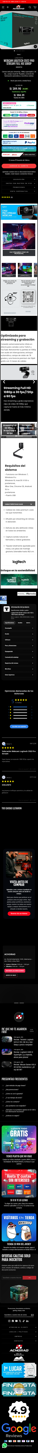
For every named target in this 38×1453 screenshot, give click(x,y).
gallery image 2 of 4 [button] (18, 435)
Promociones (19, 187)
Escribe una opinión (19, 726)
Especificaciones (9, 623)
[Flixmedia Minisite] (19, 599)
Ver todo (32, 1030)
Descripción (19, 179)
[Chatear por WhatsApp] (4, 1445)
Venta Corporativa (19, 191)
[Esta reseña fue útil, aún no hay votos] (30, 769)
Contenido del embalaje (11, 657)
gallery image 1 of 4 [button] (16, 435)
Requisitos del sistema (11, 663)
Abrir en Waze (11, 975)
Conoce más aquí (7, 107)
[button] (19, 105)
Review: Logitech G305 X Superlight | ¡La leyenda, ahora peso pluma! (23, 1054)
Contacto (18, 1341)
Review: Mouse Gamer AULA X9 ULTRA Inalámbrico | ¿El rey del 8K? (25, 1067)
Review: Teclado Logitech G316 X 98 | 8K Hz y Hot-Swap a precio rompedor (23, 1042)
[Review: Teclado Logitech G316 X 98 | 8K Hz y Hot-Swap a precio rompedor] (7, 1039)
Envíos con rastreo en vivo (19, 183)
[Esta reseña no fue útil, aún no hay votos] (34, 769)
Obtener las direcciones (15, 971)
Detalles (20, 623)
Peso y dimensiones (10, 645)
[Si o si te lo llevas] (19, 1183)
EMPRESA (18, 1336)
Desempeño (8, 628)
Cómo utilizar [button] (28, 311)
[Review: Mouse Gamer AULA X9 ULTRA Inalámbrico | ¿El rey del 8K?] (7, 1064)
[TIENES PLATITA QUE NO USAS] (19, 1140)
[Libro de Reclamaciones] (19, 1357)
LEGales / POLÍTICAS (18, 1332)
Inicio (18, 54)
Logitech (19, 58)
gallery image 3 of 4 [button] (20, 435)
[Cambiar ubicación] (8, 7)
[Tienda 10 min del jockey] (19, 1227)
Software (7, 640)
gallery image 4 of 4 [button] (22, 435)
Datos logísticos (10, 675)
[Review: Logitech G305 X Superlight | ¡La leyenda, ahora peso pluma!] (7, 1052)
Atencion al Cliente (18, 1327)
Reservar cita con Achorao (19, 913)
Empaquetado (9, 651)
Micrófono (8, 669)
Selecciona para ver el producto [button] (10, 312)
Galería (28, 623)
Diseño (7, 634)
